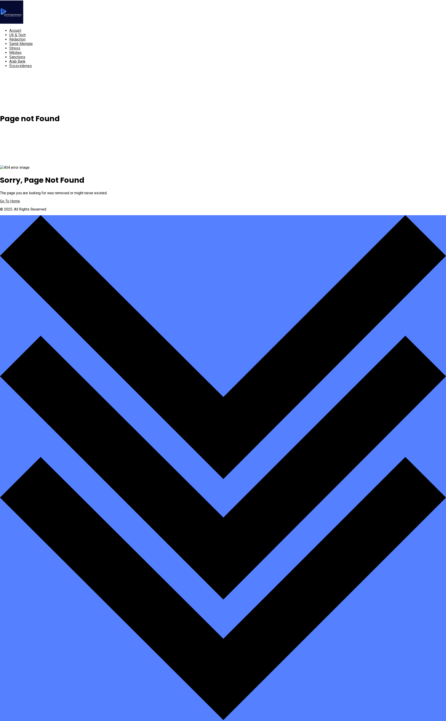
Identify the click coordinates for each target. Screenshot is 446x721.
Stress (14, 48)
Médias (15, 52)
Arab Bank (17, 61)
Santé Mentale (21, 44)
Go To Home (10, 201)
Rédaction (17, 39)
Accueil (15, 30)
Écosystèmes (20, 66)
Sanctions (17, 57)
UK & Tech (17, 35)
